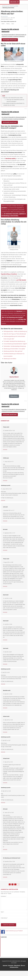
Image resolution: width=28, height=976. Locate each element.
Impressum (5, 965)
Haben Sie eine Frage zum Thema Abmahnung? (15, 334)
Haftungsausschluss (14, 967)
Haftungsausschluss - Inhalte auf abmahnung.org (15, 331)
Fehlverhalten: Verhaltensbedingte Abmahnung (15, 346)
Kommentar (3, 896)
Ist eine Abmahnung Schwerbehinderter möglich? (15, 344)
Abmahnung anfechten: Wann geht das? (13, 351)
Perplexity (8, 23)
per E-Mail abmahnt (21, 280)
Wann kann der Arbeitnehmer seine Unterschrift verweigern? (15, 100)
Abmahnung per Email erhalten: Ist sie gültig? (14, 348)
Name (2, 912)
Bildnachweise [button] (14, 396)
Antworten (5, 449)
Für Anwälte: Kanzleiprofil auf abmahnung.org (14, 341)
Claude (12, 23)
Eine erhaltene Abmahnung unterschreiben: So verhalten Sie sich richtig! (13, 104)
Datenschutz (10, 965)
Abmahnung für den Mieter (10, 358)
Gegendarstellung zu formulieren (9, 274)
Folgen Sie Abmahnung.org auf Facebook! (14, 930)
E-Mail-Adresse (4, 918)
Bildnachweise (17, 965)
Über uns (23, 965)
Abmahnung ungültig (10, 158)
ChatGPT (3, 23)
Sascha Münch (5, 16)
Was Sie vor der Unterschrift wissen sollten (13, 97)
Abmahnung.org (14, 2)
